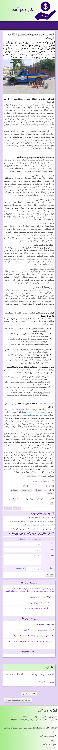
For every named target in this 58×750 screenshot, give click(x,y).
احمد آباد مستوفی (35, 415)
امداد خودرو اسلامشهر (19, 409)
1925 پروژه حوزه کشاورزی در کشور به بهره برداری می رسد (31, 641)
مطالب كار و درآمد (50, 747)
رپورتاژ (38, 490)
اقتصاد (51, 674)
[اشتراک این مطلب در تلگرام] (6, 508)
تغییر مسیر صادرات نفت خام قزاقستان (40, 517)
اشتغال (19, 674)
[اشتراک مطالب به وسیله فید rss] (10, 508)
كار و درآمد (22, 9)
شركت (41, 681)
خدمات (14, 490)
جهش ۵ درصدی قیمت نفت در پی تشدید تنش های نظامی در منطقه (31, 528)
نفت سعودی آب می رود (45, 624)
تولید (43, 674)
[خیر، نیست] (52, 503)
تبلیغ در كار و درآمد (49, 744)
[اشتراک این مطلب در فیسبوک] (19, 508)
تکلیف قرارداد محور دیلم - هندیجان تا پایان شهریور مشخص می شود (31, 521)
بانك (27, 674)
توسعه (35, 674)
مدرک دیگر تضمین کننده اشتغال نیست (39, 608)
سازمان (9, 674)
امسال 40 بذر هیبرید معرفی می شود (40, 597)
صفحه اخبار (28, 694)
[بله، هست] (14, 499)
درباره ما (53, 740)
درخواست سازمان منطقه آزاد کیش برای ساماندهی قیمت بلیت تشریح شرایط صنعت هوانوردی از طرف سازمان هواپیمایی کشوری (29, 589)
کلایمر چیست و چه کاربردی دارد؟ (41, 603)
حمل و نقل (26, 490)
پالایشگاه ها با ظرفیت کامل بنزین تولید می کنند (38, 525)
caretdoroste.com (33, 476)
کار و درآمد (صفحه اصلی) (17, 700)
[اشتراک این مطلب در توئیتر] (15, 508)
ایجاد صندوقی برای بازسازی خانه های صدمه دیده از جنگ (33, 635)
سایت (50, 493)
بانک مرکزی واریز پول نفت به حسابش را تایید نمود (35, 630)
